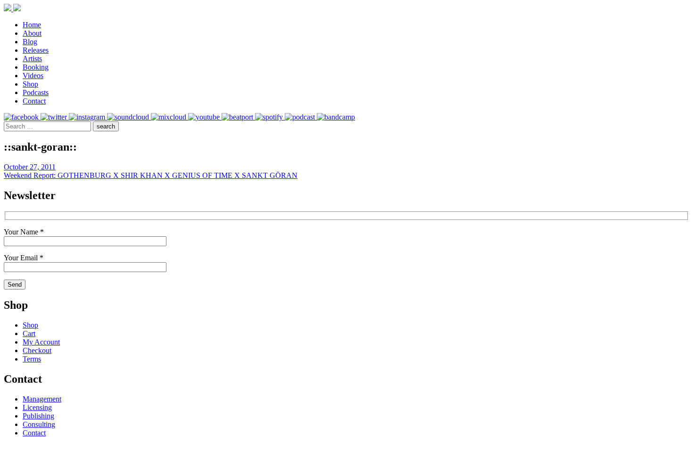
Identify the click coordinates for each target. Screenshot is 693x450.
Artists (32, 59)
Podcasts (36, 92)
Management (42, 399)
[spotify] (270, 117)
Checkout (37, 350)
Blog (30, 42)
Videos (33, 76)
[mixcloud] (169, 117)
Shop (30, 84)
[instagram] (88, 117)
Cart (29, 333)
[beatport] (238, 117)
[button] (106, 126)
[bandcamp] (336, 117)
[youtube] (205, 117)
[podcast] (301, 117)
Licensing (37, 407)
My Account (41, 342)
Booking (36, 67)
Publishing (38, 416)
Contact (34, 101)
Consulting (39, 424)
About (32, 33)
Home (32, 25)
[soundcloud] (129, 117)
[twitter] (55, 117)
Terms (32, 359)
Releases (36, 50)
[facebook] (22, 117)
